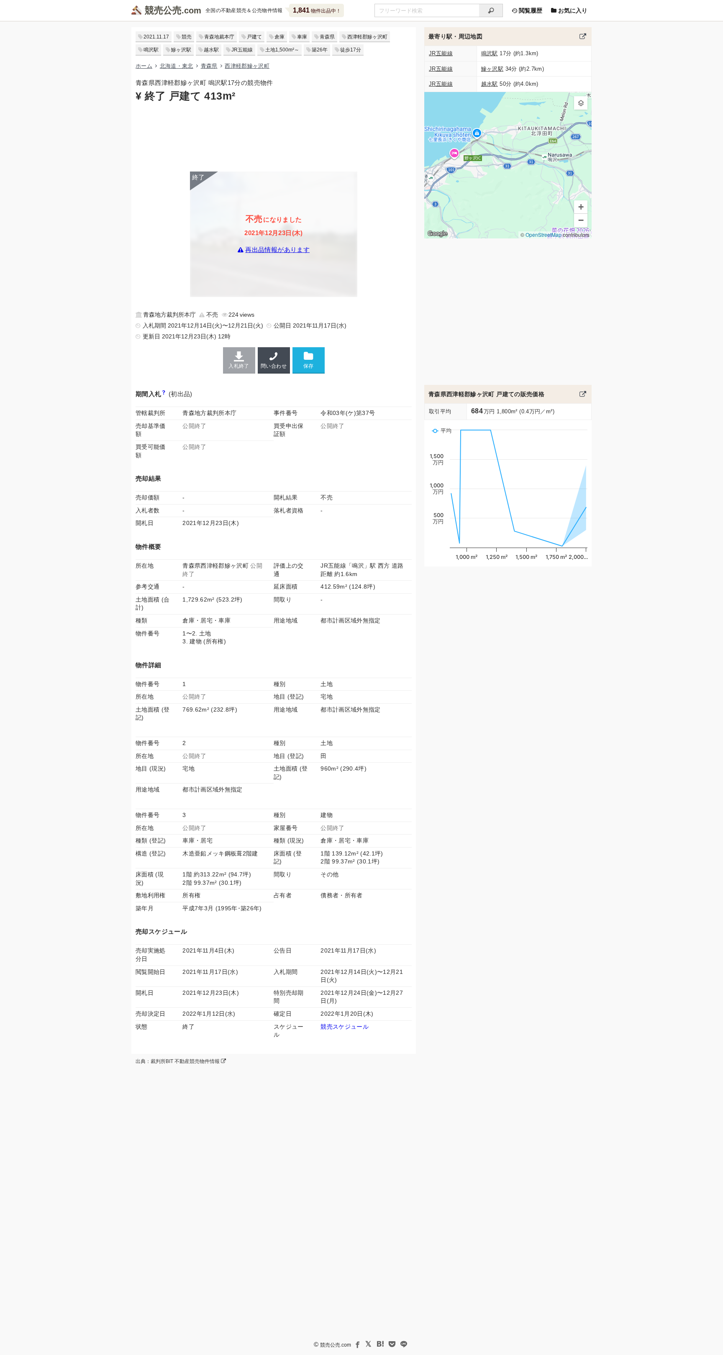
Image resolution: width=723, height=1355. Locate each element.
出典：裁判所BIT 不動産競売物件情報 (178, 1061)
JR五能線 (242, 50)
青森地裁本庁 (219, 37)
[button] (580, 103)
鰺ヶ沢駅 (181, 50)
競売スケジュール (344, 1026)
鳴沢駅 (151, 50)
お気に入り (571, 10)
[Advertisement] (273, 136)
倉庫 (279, 37)
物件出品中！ (317, 10)
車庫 (302, 37)
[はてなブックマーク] (380, 1344)
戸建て (254, 37)
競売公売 (163, 10)
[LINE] (404, 1344)
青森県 (327, 37)
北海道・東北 (176, 66)
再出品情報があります (277, 250)
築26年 (320, 50)
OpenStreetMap (543, 234)
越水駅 (211, 50)
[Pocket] (392, 1344)
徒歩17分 (350, 50)
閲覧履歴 (529, 10)
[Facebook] (357, 1344)
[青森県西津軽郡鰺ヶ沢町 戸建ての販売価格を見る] (583, 394)
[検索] (491, 10)
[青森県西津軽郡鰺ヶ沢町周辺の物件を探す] (583, 36)
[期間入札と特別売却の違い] (164, 393)
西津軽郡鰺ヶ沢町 (367, 37)
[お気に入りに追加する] (308, 360)
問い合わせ (274, 366)
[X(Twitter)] (368, 1344)
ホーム (144, 66)
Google (437, 233)
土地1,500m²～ (282, 50)
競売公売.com (335, 1345)
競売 (187, 37)
